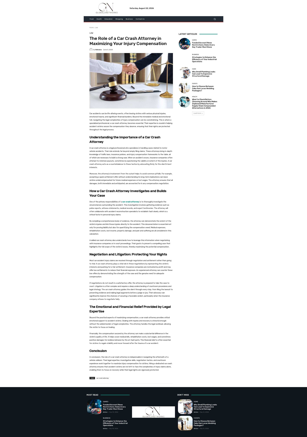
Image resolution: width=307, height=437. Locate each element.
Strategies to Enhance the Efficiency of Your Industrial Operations (204, 59)
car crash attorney (102, 378)
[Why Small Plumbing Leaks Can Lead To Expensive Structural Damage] (184, 73)
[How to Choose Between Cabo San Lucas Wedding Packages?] (184, 87)
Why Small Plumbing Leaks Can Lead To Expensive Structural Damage (203, 74)
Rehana (98, 49)
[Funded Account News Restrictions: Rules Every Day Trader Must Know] (184, 44)
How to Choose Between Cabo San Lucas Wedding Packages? (203, 88)
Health (194, 96)
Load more (197, 113)
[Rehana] (91, 49)
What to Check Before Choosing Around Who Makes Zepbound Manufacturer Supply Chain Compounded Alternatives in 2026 (204, 103)
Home (91, 27)
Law (96, 27)
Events (194, 83)
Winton (105, 412)
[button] (215, 19)
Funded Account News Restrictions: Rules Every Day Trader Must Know (203, 45)
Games (194, 40)
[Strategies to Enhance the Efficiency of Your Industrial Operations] (184, 58)
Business (195, 54)
